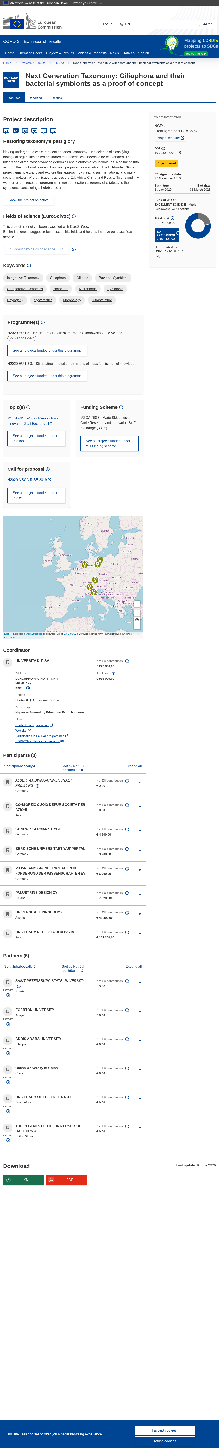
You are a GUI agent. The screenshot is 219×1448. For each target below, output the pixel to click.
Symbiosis (115, 289)
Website (36, 730)
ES (25, 130)
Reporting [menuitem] (35, 97)
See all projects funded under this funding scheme (108, 443)
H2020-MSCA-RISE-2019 (27, 480)
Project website (171, 138)
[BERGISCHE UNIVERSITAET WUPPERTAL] (84, 565)
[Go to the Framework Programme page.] (11, 80)
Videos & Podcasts (92, 53)
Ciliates (82, 278)
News (114, 53)
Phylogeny (15, 300)
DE (6, 130)
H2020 (59, 62)
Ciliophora (58, 278)
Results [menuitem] (57, 97)
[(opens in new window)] (37, 21)
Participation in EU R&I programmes (52, 736)
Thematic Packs (30, 53)
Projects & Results (60, 53)
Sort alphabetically (18, 766)
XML (27, 1180)
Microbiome (88, 289)
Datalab (129, 53)
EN (16, 130)
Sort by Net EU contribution (73, 768)
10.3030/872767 (166, 153)
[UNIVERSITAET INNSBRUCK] (95, 579)
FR (34, 130)
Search (143, 53)
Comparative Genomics (25, 289)
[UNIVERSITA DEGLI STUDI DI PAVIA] (89, 587)
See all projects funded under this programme (47, 350)
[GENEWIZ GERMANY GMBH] (97, 564)
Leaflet (7, 633)
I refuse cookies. (164, 1441)
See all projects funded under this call (35, 495)
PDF (69, 1180)
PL (53, 130)
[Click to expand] (140, 782)
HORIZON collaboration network (52, 741)
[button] (125, 24)
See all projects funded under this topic (35, 438)
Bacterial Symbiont (113, 278)
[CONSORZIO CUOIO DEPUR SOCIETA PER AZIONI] (93, 592)
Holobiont (60, 289)
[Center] (137, 620)
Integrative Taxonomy (23, 278)
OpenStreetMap (34, 633)
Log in (107, 24)
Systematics (43, 300)
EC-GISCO (69, 633)
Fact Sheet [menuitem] (14, 97)
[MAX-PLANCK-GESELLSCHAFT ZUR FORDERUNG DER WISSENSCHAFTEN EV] (99, 560)
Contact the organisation (47, 725)
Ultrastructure (102, 300)
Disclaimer (9, 637)
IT (44, 130)
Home (9, 53)
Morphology (72, 300)
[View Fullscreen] (137, 604)
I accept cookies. (165, 1430)
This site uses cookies (23, 1434)
